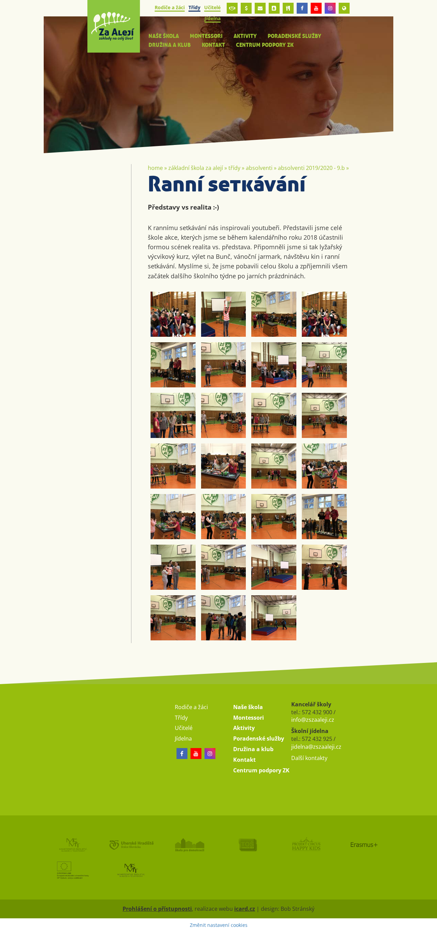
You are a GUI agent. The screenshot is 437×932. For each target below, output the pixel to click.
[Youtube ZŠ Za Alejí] (316, 8)
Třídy (234, 168)
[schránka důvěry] (232, 8)
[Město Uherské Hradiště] (131, 845)
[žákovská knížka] (274, 8)
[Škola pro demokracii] (189, 845)
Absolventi (259, 168)
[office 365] (260, 8)
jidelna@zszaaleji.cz (316, 746)
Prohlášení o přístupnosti (157, 909)
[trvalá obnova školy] (247, 845)
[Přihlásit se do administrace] (430, 925)
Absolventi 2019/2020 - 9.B (311, 168)
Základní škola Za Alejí (195, 168)
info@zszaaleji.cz (312, 719)
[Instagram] (330, 8)
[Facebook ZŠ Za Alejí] (302, 8)
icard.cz (244, 909)
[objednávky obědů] (288, 8)
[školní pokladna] (246, 8)
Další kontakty (309, 758)
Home (155, 168)
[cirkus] (306, 845)
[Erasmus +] (344, 8)
